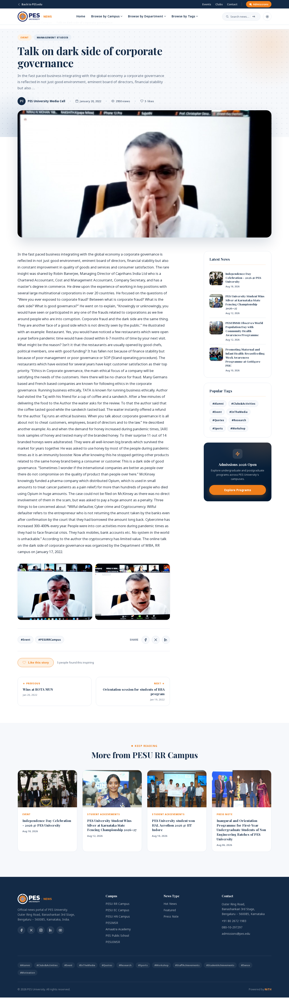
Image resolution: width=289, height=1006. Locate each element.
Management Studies (52, 37)
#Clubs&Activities (243, 403)
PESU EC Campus (117, 910)
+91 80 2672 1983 (234, 921)
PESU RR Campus (117, 904)
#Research (239, 420)
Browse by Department (145, 16)
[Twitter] (31, 930)
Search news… (242, 16)
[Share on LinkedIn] (166, 640)
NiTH (268, 989)
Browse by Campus (105, 16)
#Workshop (237, 428)
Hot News (170, 904)
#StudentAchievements (220, 965)
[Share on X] (156, 640)
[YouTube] (60, 930)
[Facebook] (21, 930)
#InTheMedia (238, 412)
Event (25, 37)
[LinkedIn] (50, 930)
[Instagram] (41, 930)
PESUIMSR (113, 942)
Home (80, 16)
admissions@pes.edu (236, 934)
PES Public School (117, 936)
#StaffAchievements (187, 965)
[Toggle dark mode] (267, 16)
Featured (170, 910)
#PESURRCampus (49, 639)
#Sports (217, 428)
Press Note (171, 916)
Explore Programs (237, 490)
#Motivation (27, 972)
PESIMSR (112, 923)
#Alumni (218, 403)
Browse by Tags (183, 16)
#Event (25, 639)
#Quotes (218, 420)
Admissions (260, 4)
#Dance (245, 965)
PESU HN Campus (118, 916)
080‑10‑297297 (232, 927)
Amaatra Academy (118, 929)
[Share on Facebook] (146, 640)
